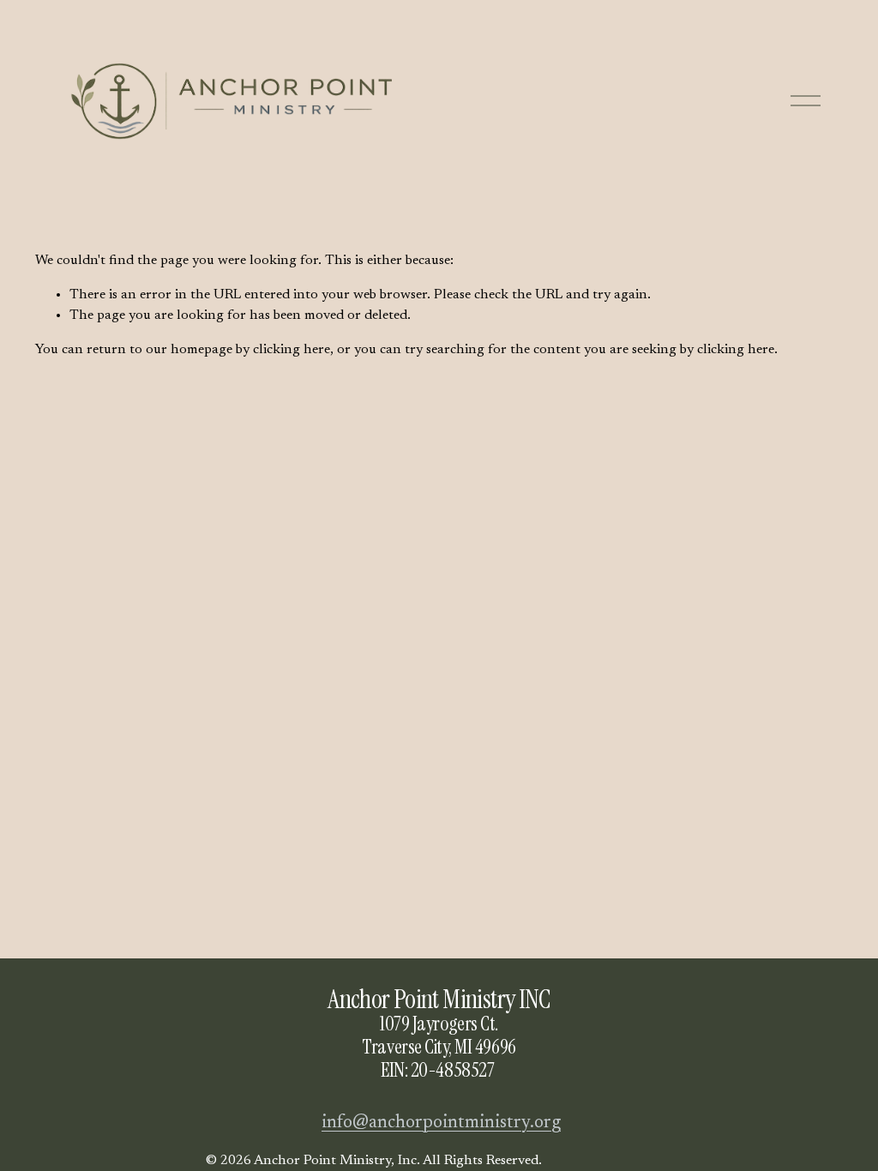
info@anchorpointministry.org (441, 1123)
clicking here (291, 350)
